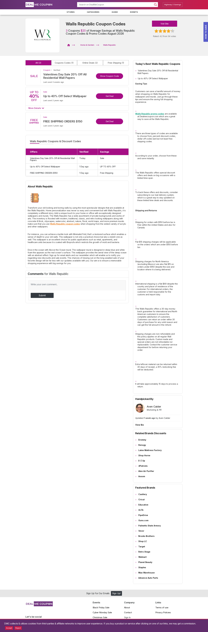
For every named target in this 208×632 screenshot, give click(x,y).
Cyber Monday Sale (102, 612)
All (38, 63)
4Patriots (143, 466)
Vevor (141, 531)
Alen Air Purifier (146, 471)
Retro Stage (144, 552)
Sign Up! (116, 593)
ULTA (140, 510)
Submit (42, 295)
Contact (128, 612)
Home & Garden (87, 45)
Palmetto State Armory (149, 525)
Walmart (142, 557)
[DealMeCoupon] (69, 45)
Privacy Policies (163, 612)
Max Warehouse (146, 572)
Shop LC (142, 541)
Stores (71, 12)
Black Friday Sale (101, 607)
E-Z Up (141, 460)
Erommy (142, 440)
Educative (143, 505)
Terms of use (161, 607)
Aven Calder (154, 406)
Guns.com (143, 520)
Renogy (142, 445)
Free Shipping (116, 63)
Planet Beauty (145, 562)
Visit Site (165, 23)
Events (134, 12)
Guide (115, 12)
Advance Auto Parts (148, 578)
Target (141, 546)
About (127, 607)
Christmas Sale (100, 617)
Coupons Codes (64, 63)
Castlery (142, 494)
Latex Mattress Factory (150, 450)
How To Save (206, 32)
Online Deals (90, 63)
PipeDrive (143, 515)
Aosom (141, 476)
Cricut (141, 499)
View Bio (139, 425)
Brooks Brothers (146, 536)
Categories (93, 12)
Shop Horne (144, 455)
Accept (9, 628)
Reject (18, 628)
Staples (142, 567)
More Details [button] (35, 108)
